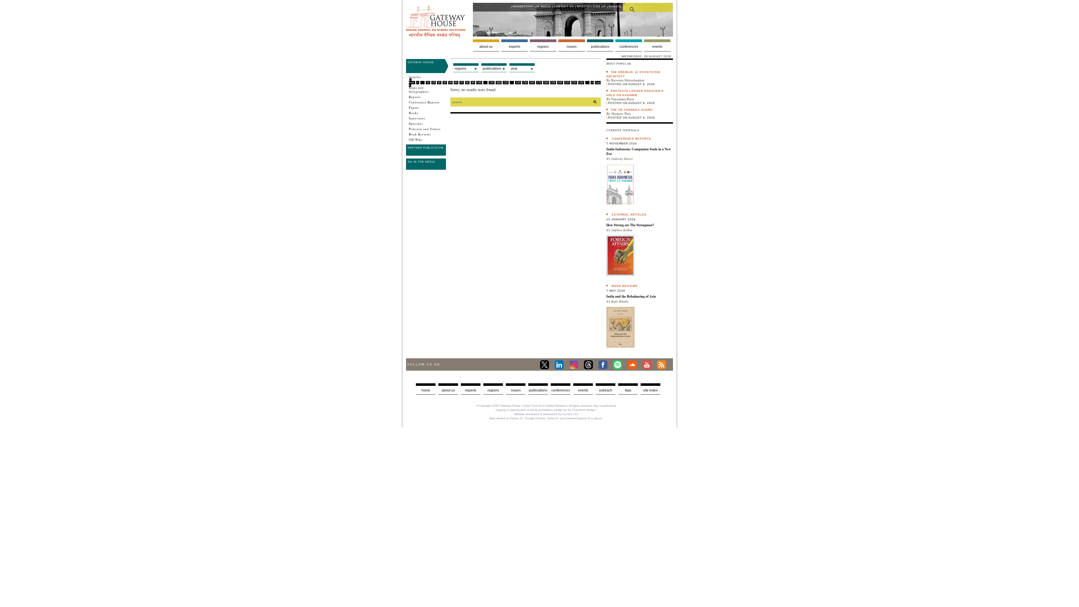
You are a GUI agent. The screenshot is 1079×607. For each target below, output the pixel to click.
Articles (415, 77)
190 (553, 82)
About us (486, 47)
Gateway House (421, 62)
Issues (572, 47)
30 (439, 82)
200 (560, 82)
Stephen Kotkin (622, 230)
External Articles (629, 214)
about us (448, 390)
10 (428, 82)
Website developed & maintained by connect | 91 (546, 414)
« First (411, 81)
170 (539, 82)
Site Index (650, 390)
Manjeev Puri (621, 113)
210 (567, 82)
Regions (543, 47)
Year (514, 69)
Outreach (605, 390)
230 (581, 82)
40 (444, 82)
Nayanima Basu (622, 99)
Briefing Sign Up (591, 6)
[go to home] (435, 36)
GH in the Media (421, 161)
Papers (414, 108)
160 (532, 82)
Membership (523, 6)
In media (543, 6)
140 (518, 82)
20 (433, 82)
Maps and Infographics (419, 90)
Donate (615, 6)
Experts (514, 47)
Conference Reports (424, 102)
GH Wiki (415, 140)
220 (574, 82)
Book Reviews (420, 134)
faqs (628, 390)
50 (450, 82)
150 (525, 82)
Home (425, 390)
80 (467, 82)
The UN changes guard (631, 109)
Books (413, 113)
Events (657, 47)
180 (546, 82)
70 (461, 82)
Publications (600, 47)
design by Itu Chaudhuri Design (574, 409)
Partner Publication (426, 147)
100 (479, 82)
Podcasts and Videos (425, 129)
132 (506, 82)
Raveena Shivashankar (628, 80)
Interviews (417, 118)
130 (491, 82)
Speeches (416, 124)
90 (473, 82)
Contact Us (564, 6)
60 (456, 82)
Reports (415, 97)
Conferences (628, 47)
